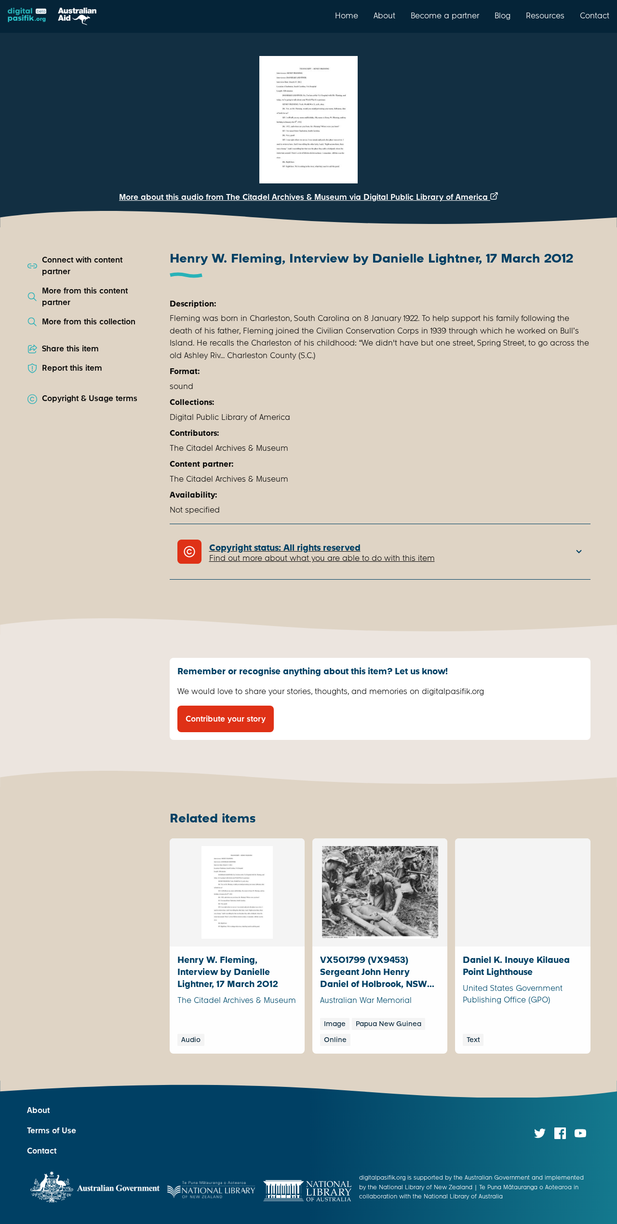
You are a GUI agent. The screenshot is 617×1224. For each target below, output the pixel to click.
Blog (502, 15)
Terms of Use (51, 1131)
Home (346, 15)
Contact (594, 15)
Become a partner (445, 15)
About (384, 15)
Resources (545, 15)
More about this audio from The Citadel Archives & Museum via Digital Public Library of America (304, 197)
